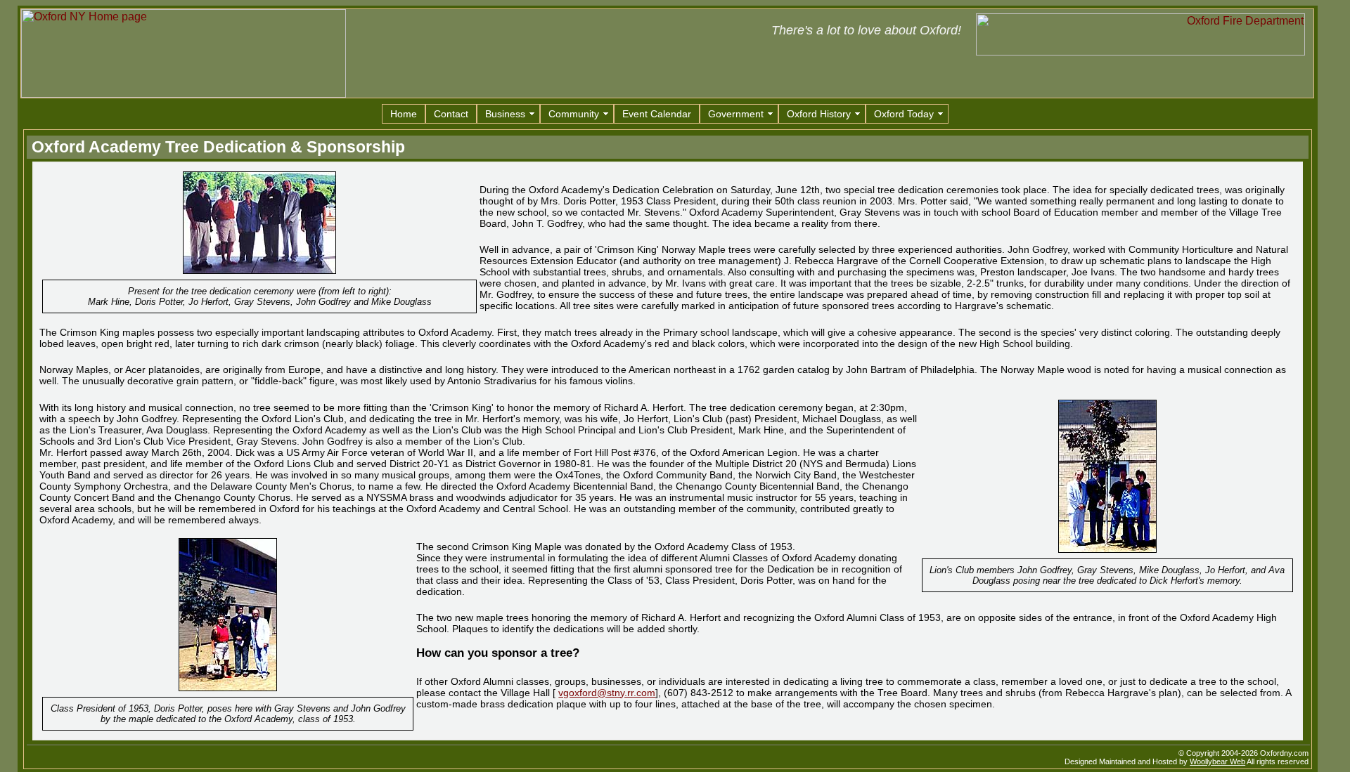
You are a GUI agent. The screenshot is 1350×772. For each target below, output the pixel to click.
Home (403, 113)
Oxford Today (904, 113)
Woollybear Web (1217, 761)
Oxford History (819, 113)
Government (736, 113)
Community (573, 113)
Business (505, 113)
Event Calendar (656, 113)
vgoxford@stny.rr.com (606, 692)
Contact (451, 113)
